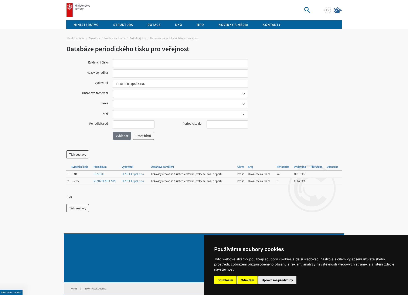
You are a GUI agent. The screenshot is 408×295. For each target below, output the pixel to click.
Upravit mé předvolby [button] (277, 280)
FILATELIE (99, 174)
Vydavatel (101, 83)
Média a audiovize (114, 38)
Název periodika (97, 73)
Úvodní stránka (75, 38)
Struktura (94, 38)
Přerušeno (316, 167)
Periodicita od (98, 123)
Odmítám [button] (247, 280)
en (327, 10)
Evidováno (300, 167)
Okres (104, 103)
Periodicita (283, 167)
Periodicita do (192, 123)
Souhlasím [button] (225, 280)
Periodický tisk (137, 38)
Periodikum (100, 167)
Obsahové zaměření (95, 93)
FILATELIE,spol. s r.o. (133, 174)
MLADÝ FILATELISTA (104, 181)
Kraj (105, 113)
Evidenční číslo (98, 62)
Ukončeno (332, 167)
